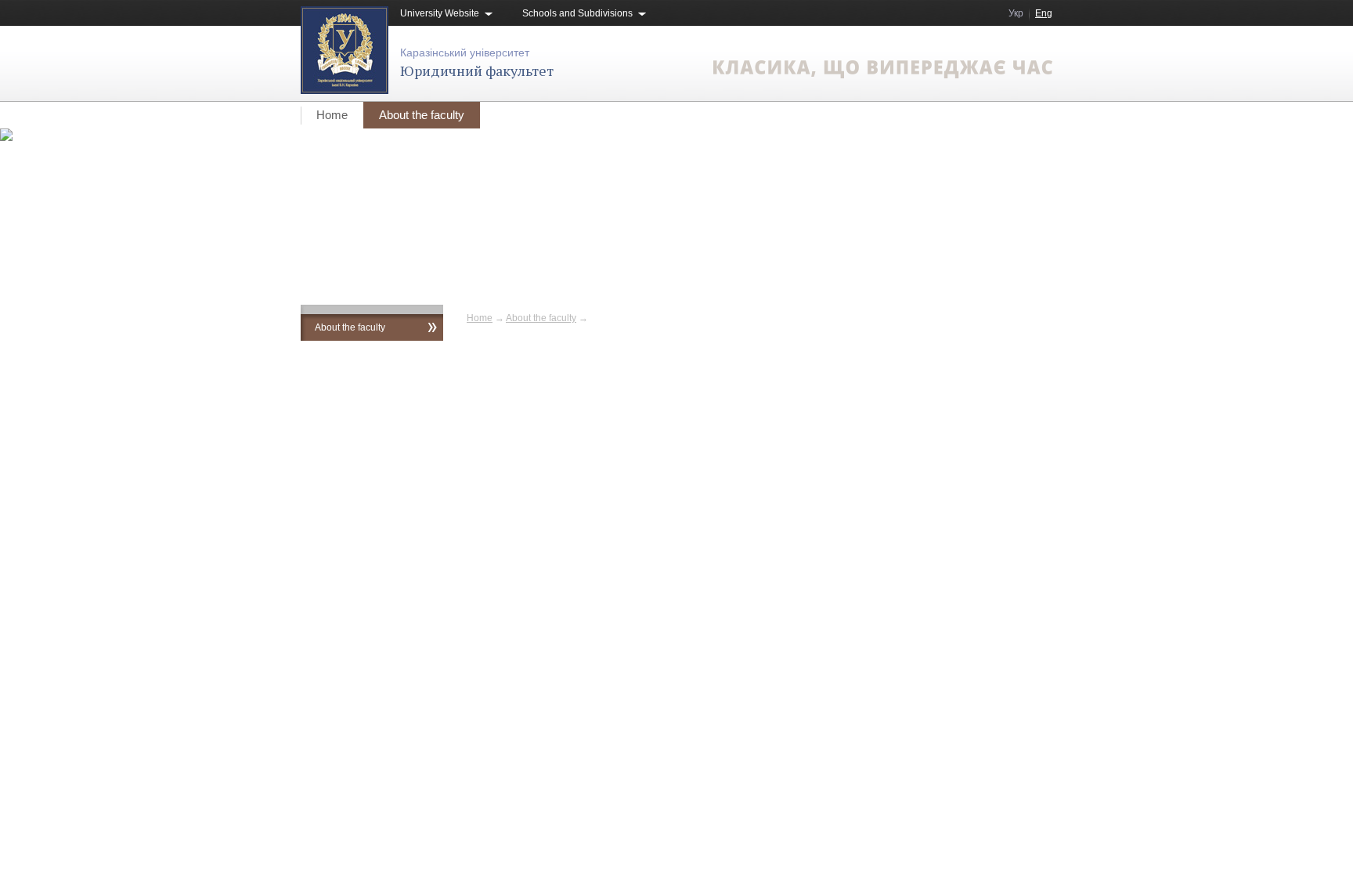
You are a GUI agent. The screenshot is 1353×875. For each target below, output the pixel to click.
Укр (1015, 13)
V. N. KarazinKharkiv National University (464, 459)
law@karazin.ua (1017, 474)
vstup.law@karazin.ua (1005, 459)
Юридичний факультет (477, 70)
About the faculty (421, 114)
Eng (1043, 13)
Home (332, 114)
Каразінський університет (464, 52)
